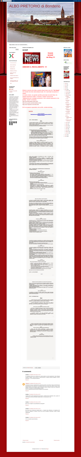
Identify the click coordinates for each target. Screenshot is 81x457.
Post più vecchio (56, 440)
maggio (67, 127)
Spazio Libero (12, 66)
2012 (66, 136)
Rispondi (27, 379)
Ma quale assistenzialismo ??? (68, 117)
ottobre (67, 93)
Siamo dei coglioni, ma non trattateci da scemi (14, 81)
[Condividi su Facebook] (39, 367)
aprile (67, 128)
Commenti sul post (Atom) (30, 442)
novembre (67, 92)
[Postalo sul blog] (36, 367)
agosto (67, 122)
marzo (67, 130)
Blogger (47, 448)
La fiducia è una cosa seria (68, 120)
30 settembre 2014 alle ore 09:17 (34, 417)
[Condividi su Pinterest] (40, 367)
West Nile (67, 102)
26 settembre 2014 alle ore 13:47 (34, 408)
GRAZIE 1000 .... (13, 68)
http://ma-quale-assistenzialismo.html (31, 103)
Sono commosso (13, 64)
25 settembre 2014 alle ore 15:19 (34, 374)
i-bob (40, 448)
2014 (66, 89)
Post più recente (25, 440)
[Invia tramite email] (35, 367)
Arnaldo (11, 89)
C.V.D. (66, 115)
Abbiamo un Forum (13, 70)
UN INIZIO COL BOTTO (68, 107)
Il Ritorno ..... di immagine (68, 109)
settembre (67, 95)
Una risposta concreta (67, 112)
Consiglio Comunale (67, 97)
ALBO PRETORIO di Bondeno (34, 6)
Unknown (27, 383)
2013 (66, 134)
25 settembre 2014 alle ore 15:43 (35, 383)
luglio (67, 124)
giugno (67, 125)
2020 (66, 83)
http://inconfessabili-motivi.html (30, 101)
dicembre (67, 90)
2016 (66, 86)
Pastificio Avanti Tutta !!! (14, 75)
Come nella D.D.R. (67, 101)
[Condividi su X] (37, 367)
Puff (10, 83)
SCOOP (66, 98)
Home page (41, 440)
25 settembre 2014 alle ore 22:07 (34, 394)
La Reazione (67, 113)
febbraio (67, 131)
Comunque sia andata (68, 104)
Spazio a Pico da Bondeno (13, 73)
